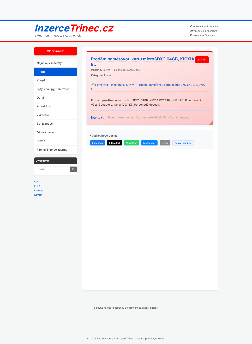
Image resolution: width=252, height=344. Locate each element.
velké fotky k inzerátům (205, 26)
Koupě (41, 80)
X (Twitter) (114, 143)
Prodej (42, 71)
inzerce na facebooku (204, 35)
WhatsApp (131, 143)
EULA (37, 186)
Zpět (203, 59)
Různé (41, 141)
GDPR (37, 181)
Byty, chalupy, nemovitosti (54, 89)
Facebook (97, 143)
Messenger (149, 143)
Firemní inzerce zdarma (52, 149)
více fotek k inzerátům (205, 30)
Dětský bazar (45, 132)
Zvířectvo (43, 115)
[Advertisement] (126, 9)
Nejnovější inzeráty (49, 63)
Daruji (41, 97)
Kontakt (38, 194)
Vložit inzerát (55, 51)
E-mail (165, 143)
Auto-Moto (44, 106)
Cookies (38, 190)
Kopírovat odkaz (183, 143)
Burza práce (45, 123)
